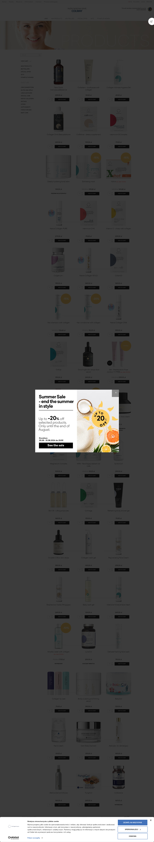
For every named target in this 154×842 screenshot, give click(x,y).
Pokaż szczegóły (33, 838)
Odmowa (132, 836)
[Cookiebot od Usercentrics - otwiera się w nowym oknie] (13, 837)
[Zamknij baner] (150, 820)
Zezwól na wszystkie (132, 822)
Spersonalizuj (131, 829)
